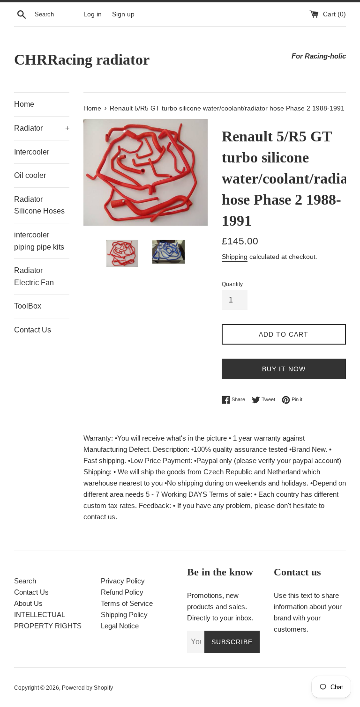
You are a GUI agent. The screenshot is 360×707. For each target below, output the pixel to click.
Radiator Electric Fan (34, 276)
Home (24, 104)
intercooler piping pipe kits (39, 241)
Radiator (41, 128)
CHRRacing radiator (82, 59)
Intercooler (31, 152)
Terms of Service (127, 603)
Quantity (232, 284)
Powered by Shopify (87, 688)
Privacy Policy (123, 581)
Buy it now (284, 369)
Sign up (123, 14)
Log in (92, 14)
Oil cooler (30, 175)
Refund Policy (122, 592)
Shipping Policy (124, 615)
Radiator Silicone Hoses (39, 205)
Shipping (235, 256)
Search (25, 581)
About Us (28, 603)
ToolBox (27, 306)
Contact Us (32, 330)
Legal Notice (120, 626)
